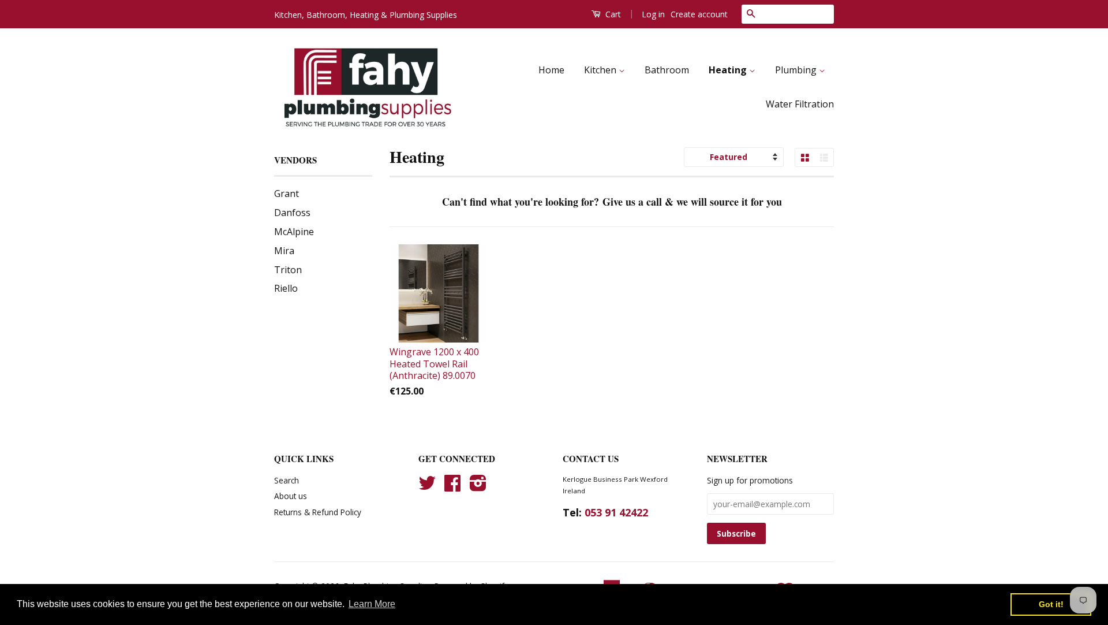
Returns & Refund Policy (317, 512)
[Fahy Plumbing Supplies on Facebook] (452, 486)
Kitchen (601, 70)
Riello (286, 288)
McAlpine (294, 231)
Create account (699, 14)
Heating (729, 70)
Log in (653, 14)
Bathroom (667, 70)
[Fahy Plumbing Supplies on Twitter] (427, 486)
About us (290, 495)
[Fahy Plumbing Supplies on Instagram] (478, 486)
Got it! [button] (1051, 604)
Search (286, 480)
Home (551, 70)
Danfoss (292, 212)
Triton (288, 269)
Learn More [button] (372, 604)
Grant (286, 193)
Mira (284, 250)
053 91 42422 (616, 512)
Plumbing (797, 70)
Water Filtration (800, 104)
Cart (612, 14)
